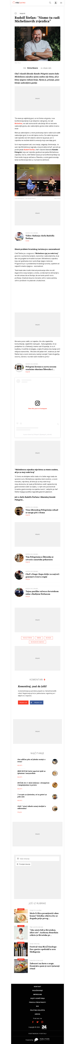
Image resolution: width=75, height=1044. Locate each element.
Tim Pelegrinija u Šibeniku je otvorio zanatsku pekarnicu (40, 558)
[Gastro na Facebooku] (33, 1022)
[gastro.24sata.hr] (18, 2)
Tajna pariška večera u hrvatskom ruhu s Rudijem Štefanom (42, 592)
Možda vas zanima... (32, 233)
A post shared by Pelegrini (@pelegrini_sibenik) (37, 434)
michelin (48, 638)
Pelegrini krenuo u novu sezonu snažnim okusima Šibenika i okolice (41, 368)
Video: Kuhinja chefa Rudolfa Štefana (40, 237)
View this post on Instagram (37, 408)
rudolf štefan (27, 638)
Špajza (28, 579)
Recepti (19, 765)
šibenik (39, 638)
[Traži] (50, 3)
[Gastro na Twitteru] (37, 1022)
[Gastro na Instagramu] (42, 1022)
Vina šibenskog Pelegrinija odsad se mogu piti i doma (42, 511)
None (27, 241)
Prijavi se (23, 702)
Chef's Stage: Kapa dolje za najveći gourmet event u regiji (42, 575)
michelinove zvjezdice (37, 642)
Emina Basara (32, 68)
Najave (22, 13)
